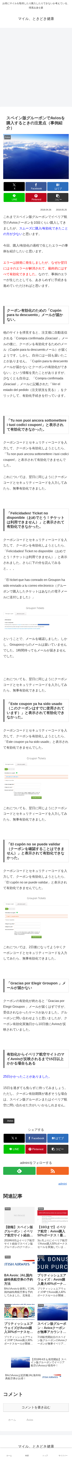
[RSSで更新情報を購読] (52, 1171)
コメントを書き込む (36, 1407)
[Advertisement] (36, 68)
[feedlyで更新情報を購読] (19, 1171)
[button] (58, 197)
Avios (10, 1120)
